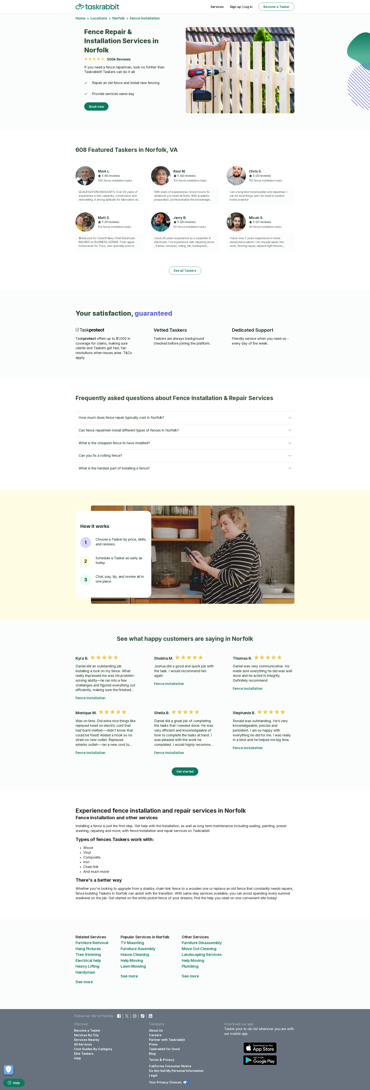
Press (153, 1044)
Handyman (85, 972)
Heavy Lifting (87, 966)
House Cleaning (135, 954)
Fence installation (90, 698)
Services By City (86, 1035)
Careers (155, 1035)
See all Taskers (185, 270)
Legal (153, 1075)
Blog (152, 1054)
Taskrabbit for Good (164, 1049)
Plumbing (190, 966)
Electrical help (88, 960)
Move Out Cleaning (199, 948)
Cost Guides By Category (93, 1049)
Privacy (168, 1060)
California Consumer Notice (170, 1066)
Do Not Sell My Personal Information (176, 1071)
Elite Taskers (83, 1054)
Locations (99, 18)
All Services (83, 1044)
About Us (156, 1030)
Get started (185, 771)
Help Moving (132, 960)
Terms (154, 1060)
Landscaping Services (202, 954)
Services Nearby (86, 1040)
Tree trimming (88, 954)
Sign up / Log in (241, 7)
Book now (96, 106)
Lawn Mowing (133, 966)
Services (217, 7)
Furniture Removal (92, 942)
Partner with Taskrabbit (167, 1040)
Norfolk (118, 18)
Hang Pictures (88, 948)
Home (80, 18)
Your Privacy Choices (165, 1082)
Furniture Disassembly (202, 942)
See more (84, 982)
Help (16, 1083)
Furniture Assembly (138, 948)
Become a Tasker (276, 7)
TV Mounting (132, 942)
